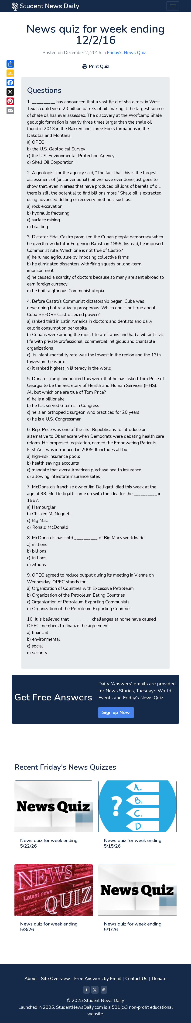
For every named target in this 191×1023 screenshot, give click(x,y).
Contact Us (136, 979)
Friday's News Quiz (126, 53)
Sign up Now (116, 712)
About (30, 979)
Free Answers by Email (97, 979)
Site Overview (55, 979)
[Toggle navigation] (172, 6)
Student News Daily (48, 6)
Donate (159, 979)
